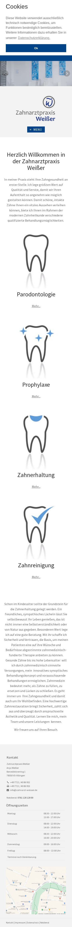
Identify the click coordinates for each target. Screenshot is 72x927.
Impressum (20, 922)
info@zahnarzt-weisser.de (23, 790)
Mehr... (36, 306)
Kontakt (9, 922)
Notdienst (44, 922)
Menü (36, 129)
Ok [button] (36, 48)
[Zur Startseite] (36, 108)
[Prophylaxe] (36, 352)
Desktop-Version (65, 58)
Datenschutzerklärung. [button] (34, 38)
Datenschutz (33, 922)
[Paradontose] (36, 262)
